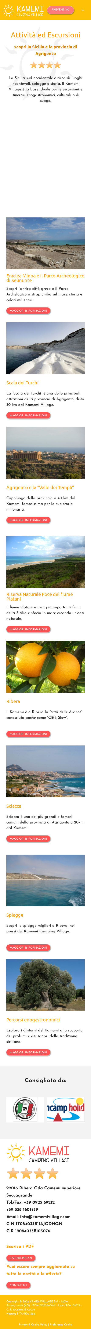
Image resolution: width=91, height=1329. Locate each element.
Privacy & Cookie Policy (33, 1324)
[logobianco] (23, 6)
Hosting (11, 1313)
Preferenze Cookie (61, 1324)
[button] (9, 1110)
